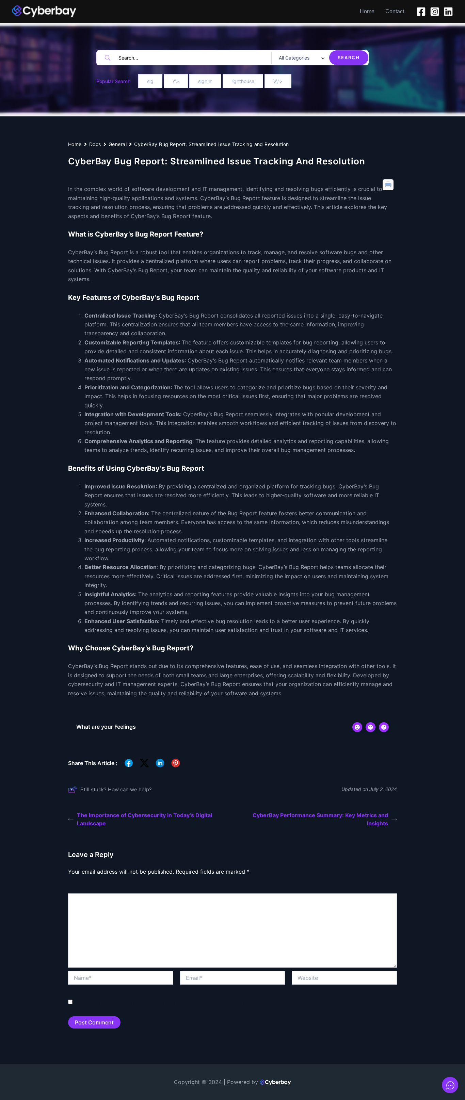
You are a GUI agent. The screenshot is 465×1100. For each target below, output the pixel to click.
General (118, 144)
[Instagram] (434, 11)
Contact (394, 11)
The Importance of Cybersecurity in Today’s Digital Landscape (144, 819)
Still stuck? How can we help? (116, 789)
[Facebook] (421, 11)
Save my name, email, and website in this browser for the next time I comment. (166, 1002)
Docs (95, 144)
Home (367, 11)
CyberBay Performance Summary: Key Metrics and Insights (320, 819)
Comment (80, 889)
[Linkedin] (448, 11)
